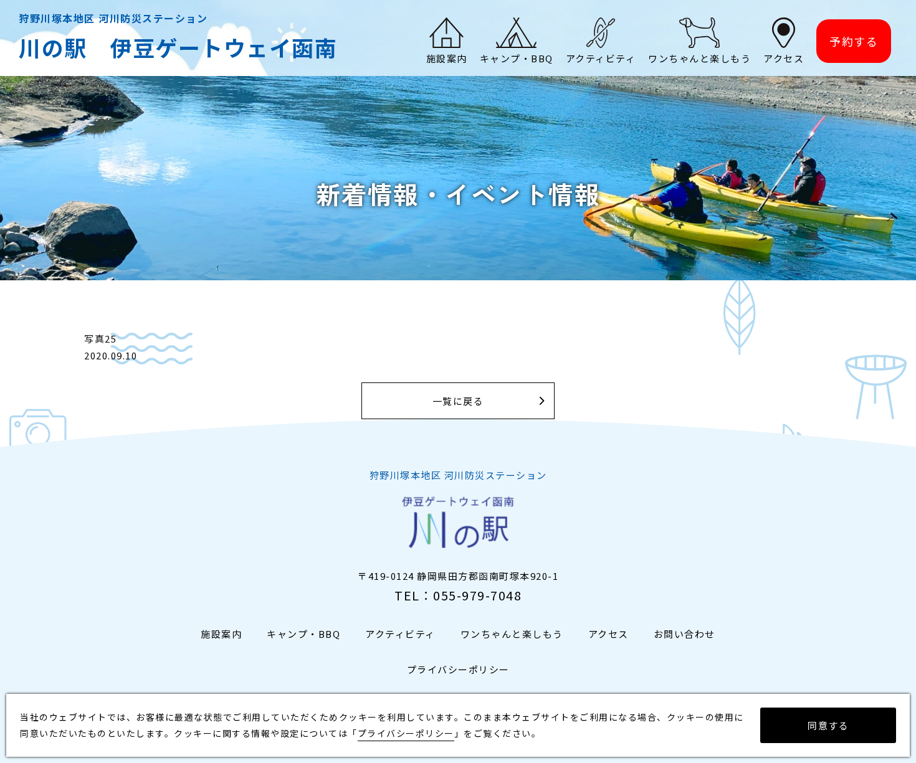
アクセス (608, 633)
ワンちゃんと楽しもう (511, 633)
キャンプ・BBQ (303, 633)
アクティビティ (400, 633)
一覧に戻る (458, 400)
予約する (853, 41)
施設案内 (221, 633)
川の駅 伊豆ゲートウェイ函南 (178, 47)
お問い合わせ (684, 633)
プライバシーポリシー (458, 669)
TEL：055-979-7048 (458, 595)
